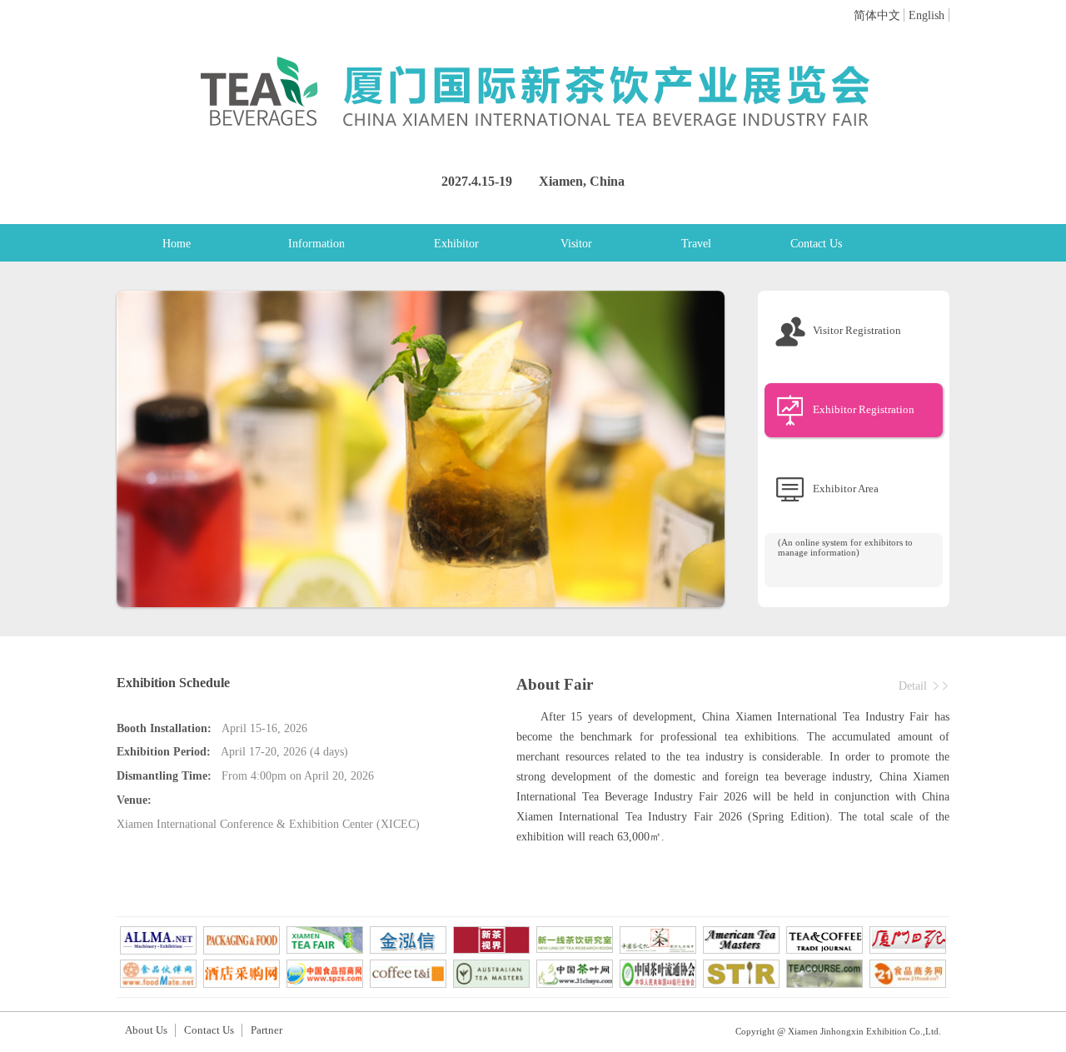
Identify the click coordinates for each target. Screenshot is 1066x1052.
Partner (266, 1030)
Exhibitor (456, 243)
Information (316, 243)
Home (176, 243)
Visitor (576, 243)
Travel (696, 243)
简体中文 (877, 15)
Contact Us (816, 243)
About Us (146, 1030)
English (926, 15)
